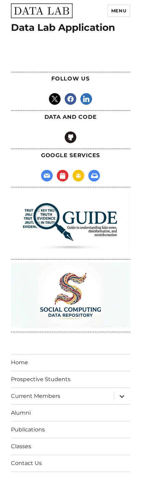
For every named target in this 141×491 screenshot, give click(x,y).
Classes (21, 446)
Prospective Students (40, 379)
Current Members (35, 396)
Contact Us (26, 463)
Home (19, 362)
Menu (118, 10)
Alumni (21, 413)
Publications (28, 429)
